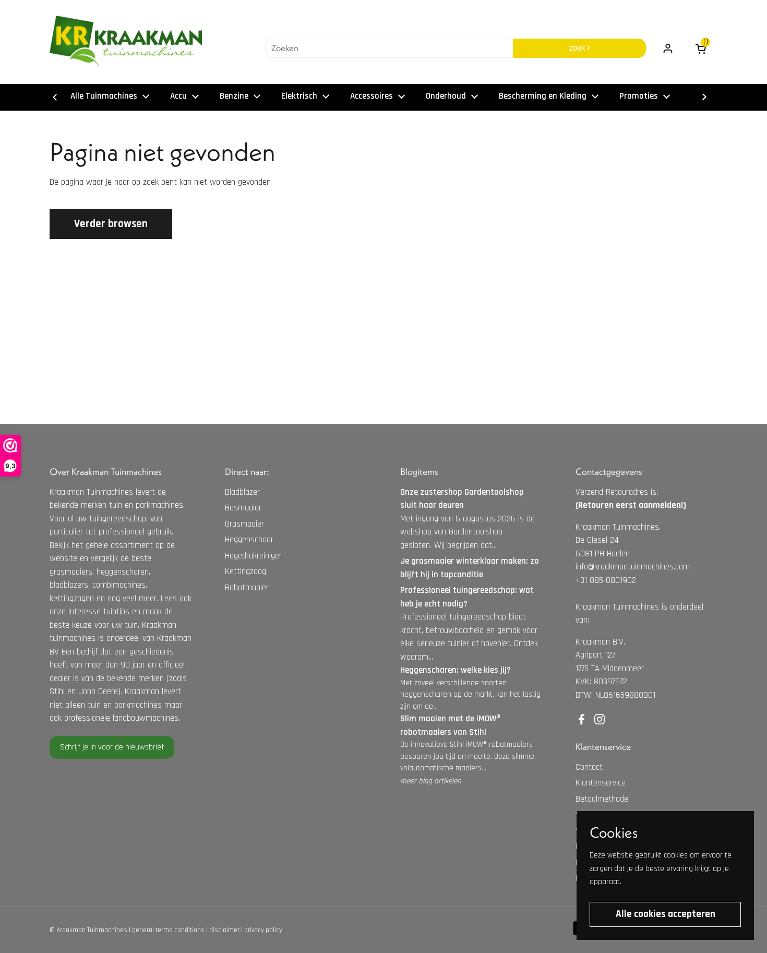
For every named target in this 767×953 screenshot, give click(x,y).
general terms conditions (168, 930)
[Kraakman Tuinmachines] (126, 42)
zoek (578, 48)
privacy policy (263, 930)
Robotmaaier (247, 587)
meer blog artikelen (430, 781)
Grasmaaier (244, 524)
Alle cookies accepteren (665, 914)
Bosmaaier (243, 508)
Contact (589, 767)
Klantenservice (601, 783)
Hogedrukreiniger (253, 556)
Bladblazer (242, 492)
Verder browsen (111, 224)
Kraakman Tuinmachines (91, 930)
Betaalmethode (602, 799)
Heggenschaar (249, 539)
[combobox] (389, 48)
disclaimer (224, 930)
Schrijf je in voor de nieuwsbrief (112, 747)
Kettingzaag (245, 571)
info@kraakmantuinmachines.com (633, 567)
